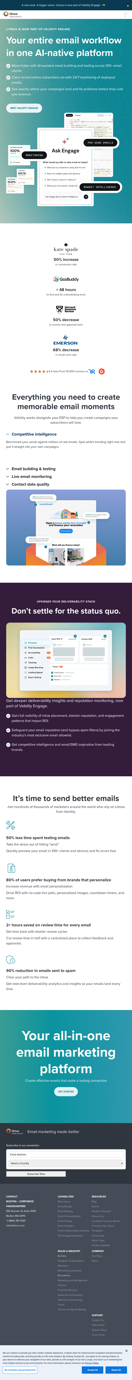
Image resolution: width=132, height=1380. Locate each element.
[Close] (128, 5)
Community (98, 1235)
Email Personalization (69, 1216)
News (95, 1260)
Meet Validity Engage (24, 108)
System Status (99, 1330)
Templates (97, 1230)
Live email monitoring (32, 476)
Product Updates (101, 1245)
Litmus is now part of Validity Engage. (78, 5)
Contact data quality (30, 484)
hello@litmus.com (15, 1225)
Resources (99, 1196)
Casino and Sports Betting (72, 1309)
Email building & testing (34, 468)
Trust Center (98, 1334)
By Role (62, 1256)
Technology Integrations (70, 1235)
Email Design (65, 1206)
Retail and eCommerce (70, 1295)
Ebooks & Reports (101, 1211)
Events (95, 1206)
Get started (66, 1091)
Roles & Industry (69, 1251)
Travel (61, 1304)
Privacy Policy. (92, 1363)
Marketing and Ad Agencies (73, 1280)
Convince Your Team (103, 1226)
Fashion (62, 1285)
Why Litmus (64, 1201)
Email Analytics (66, 1226)
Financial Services (67, 1290)
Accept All (92, 1370)
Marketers (63, 1265)
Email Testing (65, 1221)
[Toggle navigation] (124, 14)
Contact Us (98, 1320)
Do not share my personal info (20, 1370)
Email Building (65, 1211)
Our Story (97, 1256)
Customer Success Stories (106, 1221)
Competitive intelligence (34, 434)
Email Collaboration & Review (74, 1230)
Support (97, 1315)
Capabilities (66, 1196)
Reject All (116, 1370)
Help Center (98, 1325)
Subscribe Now (36, 1174)
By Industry (64, 1275)
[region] (66, 1362)
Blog (94, 1201)
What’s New (98, 1240)
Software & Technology (70, 1300)
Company (98, 1251)
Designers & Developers (71, 1260)
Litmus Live (98, 1216)
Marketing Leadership (69, 1270)
